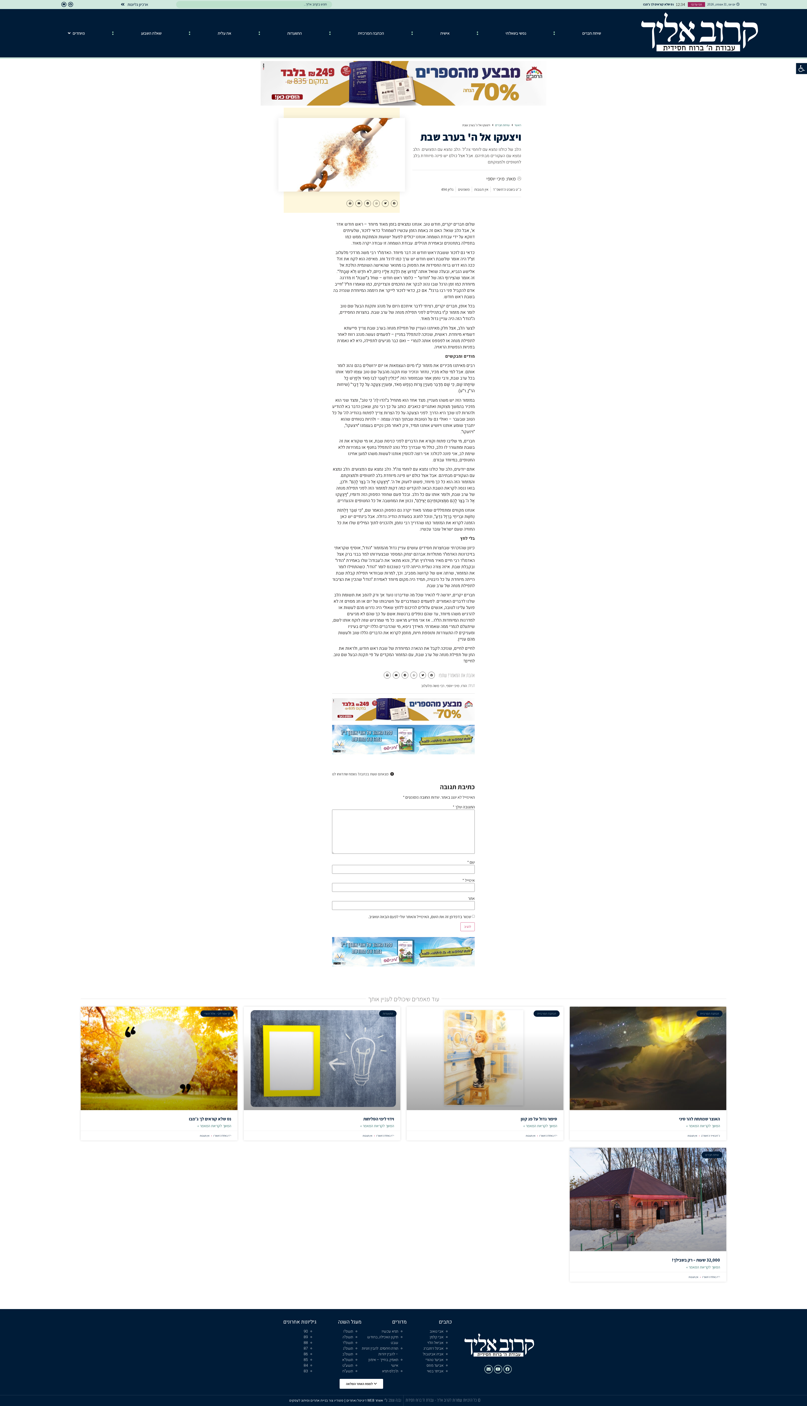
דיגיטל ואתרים (356, 1400)
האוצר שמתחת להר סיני (699, 1119)
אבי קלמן (436, 1337)
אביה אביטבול (433, 1354)
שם (471, 862)
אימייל (468, 880)
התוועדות (294, 33)
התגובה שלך (464, 807)
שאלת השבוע (151, 33)
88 (306, 1343)
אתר (471, 898)
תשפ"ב (347, 1354)
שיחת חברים (591, 33)
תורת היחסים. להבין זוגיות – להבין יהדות (380, 1351)
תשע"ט (347, 1365)
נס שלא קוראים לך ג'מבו (210, 1119)
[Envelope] (63, 4)
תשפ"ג (348, 1348)
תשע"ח (347, 1371)
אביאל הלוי (435, 1343)
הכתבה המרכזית (371, 33)
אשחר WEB (375, 1400)
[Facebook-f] (70, 4)
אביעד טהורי (434, 1360)
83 (306, 1371)
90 (306, 1331)
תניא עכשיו (390, 1331)
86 (306, 1354)
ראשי (518, 125)
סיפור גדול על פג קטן (539, 1119)
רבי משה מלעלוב (432, 685)
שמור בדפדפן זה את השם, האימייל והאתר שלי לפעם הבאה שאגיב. (419, 917)
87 (306, 1348)
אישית (445, 33)
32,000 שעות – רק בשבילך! (696, 1260)
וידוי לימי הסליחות (378, 1119)
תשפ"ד (348, 1343)
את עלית (224, 33)
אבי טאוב (436, 1331)
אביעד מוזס (435, 1365)
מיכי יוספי (452, 685)
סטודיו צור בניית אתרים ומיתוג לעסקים (316, 1400)
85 (306, 1360)
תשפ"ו (348, 1331)
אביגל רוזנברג (433, 1348)
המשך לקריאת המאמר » (703, 1125)
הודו (464, 685)
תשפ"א (347, 1360)
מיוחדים (79, 33)
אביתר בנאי (435, 1371)
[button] (801, 68)
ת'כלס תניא (390, 1371)
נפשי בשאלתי (516, 33)
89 (306, 1337)
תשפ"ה (348, 1337)
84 (306, 1365)
